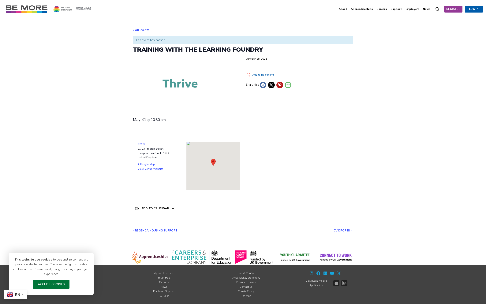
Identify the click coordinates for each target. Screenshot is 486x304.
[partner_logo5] (261, 257)
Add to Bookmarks (263, 75)
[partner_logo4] (241, 257)
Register (453, 9)
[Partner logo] (72, 9)
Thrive (141, 143)
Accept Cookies (51, 284)
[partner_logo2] (189, 257)
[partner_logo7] (336, 257)
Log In (473, 9)
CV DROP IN (343, 230)
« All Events (141, 30)
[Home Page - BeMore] (26, 9)
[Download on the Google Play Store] (344, 283)
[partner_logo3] (221, 257)
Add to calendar (155, 208)
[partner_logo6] (295, 257)
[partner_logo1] (150, 257)
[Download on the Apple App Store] (336, 283)
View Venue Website (150, 169)
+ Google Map (146, 164)
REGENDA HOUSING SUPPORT (155, 230)
